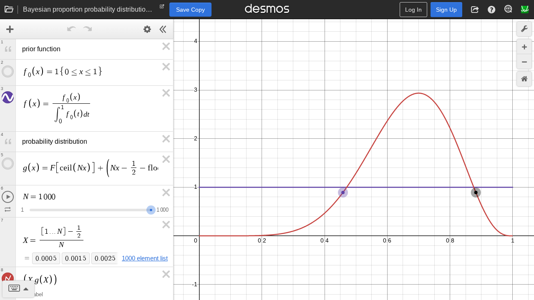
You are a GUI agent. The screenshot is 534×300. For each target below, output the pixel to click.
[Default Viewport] (524, 79)
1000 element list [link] (145, 258)
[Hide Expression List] (163, 29)
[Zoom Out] (524, 61)
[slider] (151, 209)
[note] (162, 8)
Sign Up (446, 9)
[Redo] (87, 29)
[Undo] (71, 29)
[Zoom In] (524, 46)
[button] (474, 9)
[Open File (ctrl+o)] (9, 9)
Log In (413, 9)
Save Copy (190, 9)
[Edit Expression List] (147, 29)
